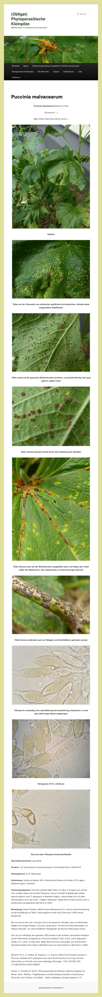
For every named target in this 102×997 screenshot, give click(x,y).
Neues (25, 66)
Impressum (16, 77)
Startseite (15, 66)
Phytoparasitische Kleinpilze (23, 71)
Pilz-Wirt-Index (43, 71)
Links (80, 71)
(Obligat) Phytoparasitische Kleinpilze (28, 18)
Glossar (56, 71)
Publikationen (68, 71)
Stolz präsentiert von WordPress (51, 988)
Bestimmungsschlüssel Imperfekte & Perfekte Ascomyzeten (56, 66)
